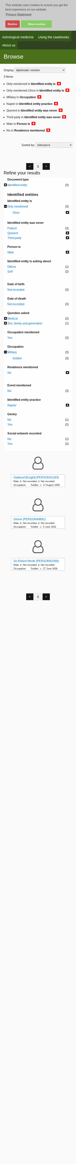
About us (8, 45)
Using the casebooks (53, 37)
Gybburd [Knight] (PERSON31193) (36, 477)
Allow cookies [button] (36, 24)
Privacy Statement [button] (18, 14)
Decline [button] (12, 24)
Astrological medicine (18, 37)
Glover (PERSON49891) (29, 519)
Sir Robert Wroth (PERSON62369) (36, 561)
